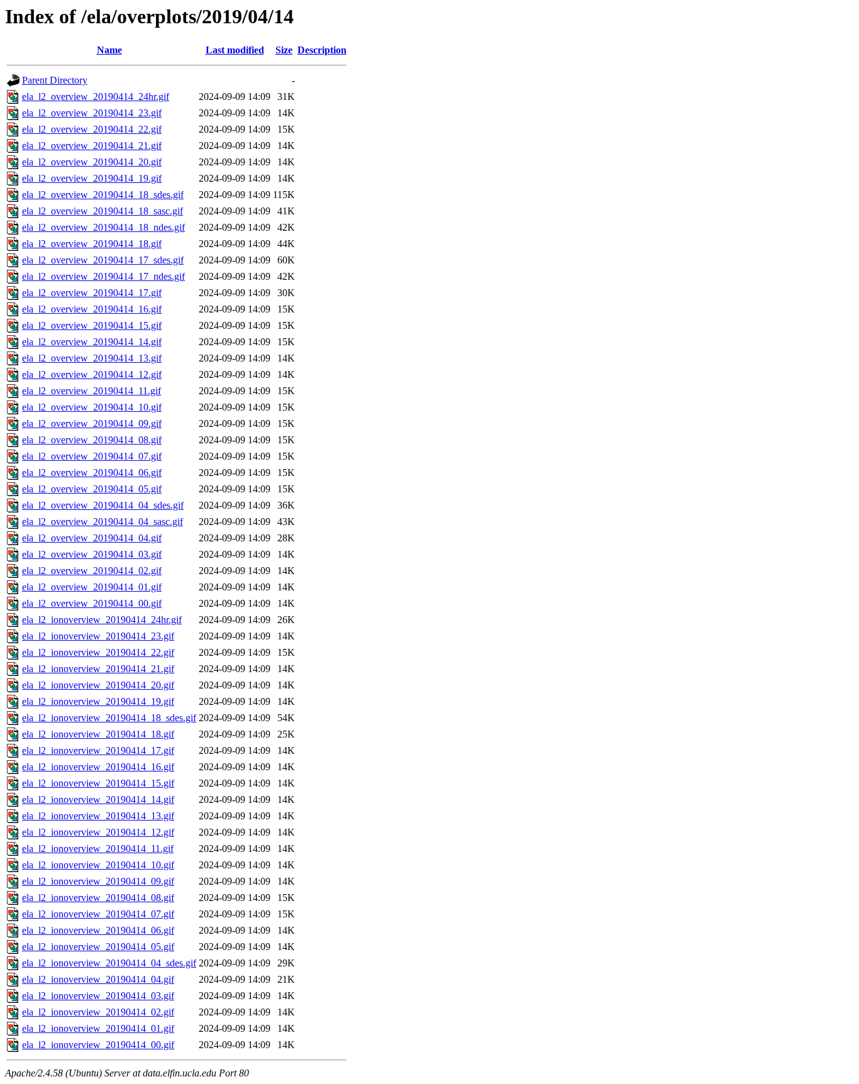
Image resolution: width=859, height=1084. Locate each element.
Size (283, 50)
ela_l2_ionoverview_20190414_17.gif (98, 750)
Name (109, 50)
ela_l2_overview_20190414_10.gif (92, 407)
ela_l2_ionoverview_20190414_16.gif (98, 766)
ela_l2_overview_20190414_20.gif (92, 162)
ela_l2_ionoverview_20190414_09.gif (98, 881)
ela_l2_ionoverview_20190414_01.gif (98, 1028)
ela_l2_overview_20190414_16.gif (92, 309)
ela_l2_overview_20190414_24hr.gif (95, 96)
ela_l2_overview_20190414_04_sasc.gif (102, 521)
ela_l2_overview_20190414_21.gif (92, 145)
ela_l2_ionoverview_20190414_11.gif (98, 848)
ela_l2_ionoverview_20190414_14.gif (98, 799)
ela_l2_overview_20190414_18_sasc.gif (102, 211)
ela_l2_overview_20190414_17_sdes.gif (103, 260)
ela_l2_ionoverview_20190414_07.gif (98, 914)
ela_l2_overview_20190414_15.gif (92, 325)
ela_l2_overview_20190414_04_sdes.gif (103, 505)
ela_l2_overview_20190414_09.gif (92, 423)
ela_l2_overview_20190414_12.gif (92, 374)
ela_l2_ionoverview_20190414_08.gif (98, 897)
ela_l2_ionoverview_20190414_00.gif (98, 1044)
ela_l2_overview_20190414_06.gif (92, 472)
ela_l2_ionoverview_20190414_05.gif (98, 946)
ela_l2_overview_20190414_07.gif (92, 456)
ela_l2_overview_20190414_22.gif (92, 129)
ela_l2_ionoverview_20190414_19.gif (98, 701)
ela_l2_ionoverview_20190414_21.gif (98, 668)
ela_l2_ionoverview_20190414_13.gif (98, 815)
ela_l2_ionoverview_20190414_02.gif (98, 1012)
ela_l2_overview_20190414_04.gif (92, 538)
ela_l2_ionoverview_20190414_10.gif (98, 865)
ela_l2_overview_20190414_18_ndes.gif (103, 227)
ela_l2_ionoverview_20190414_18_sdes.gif (109, 717)
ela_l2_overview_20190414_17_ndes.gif (103, 276)
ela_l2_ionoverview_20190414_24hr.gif (102, 619)
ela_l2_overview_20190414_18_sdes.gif (103, 194)
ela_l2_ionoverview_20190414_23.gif (98, 636)
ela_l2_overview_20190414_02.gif (92, 570)
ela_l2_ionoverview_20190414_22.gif (98, 652)
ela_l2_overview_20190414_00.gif (92, 603)
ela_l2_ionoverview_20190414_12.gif (98, 832)
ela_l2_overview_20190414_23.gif (92, 113)
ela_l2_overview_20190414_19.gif (92, 178)
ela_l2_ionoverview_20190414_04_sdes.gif (109, 963)
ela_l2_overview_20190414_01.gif (92, 587)
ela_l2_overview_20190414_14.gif (92, 341)
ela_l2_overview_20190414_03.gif (92, 554)
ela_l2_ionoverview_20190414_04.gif (98, 979)
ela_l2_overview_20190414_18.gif (92, 243)
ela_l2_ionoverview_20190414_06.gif (98, 930)
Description (321, 50)
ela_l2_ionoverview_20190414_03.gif (98, 995)
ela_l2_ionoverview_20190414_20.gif (98, 685)
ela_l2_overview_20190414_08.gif (92, 439)
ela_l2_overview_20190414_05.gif (92, 489)
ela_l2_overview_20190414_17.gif (92, 292)
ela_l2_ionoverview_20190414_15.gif (98, 783)
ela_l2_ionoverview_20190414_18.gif (98, 734)
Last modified (235, 50)
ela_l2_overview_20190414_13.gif (92, 358)
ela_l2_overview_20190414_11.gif (91, 390)
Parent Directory (54, 80)
